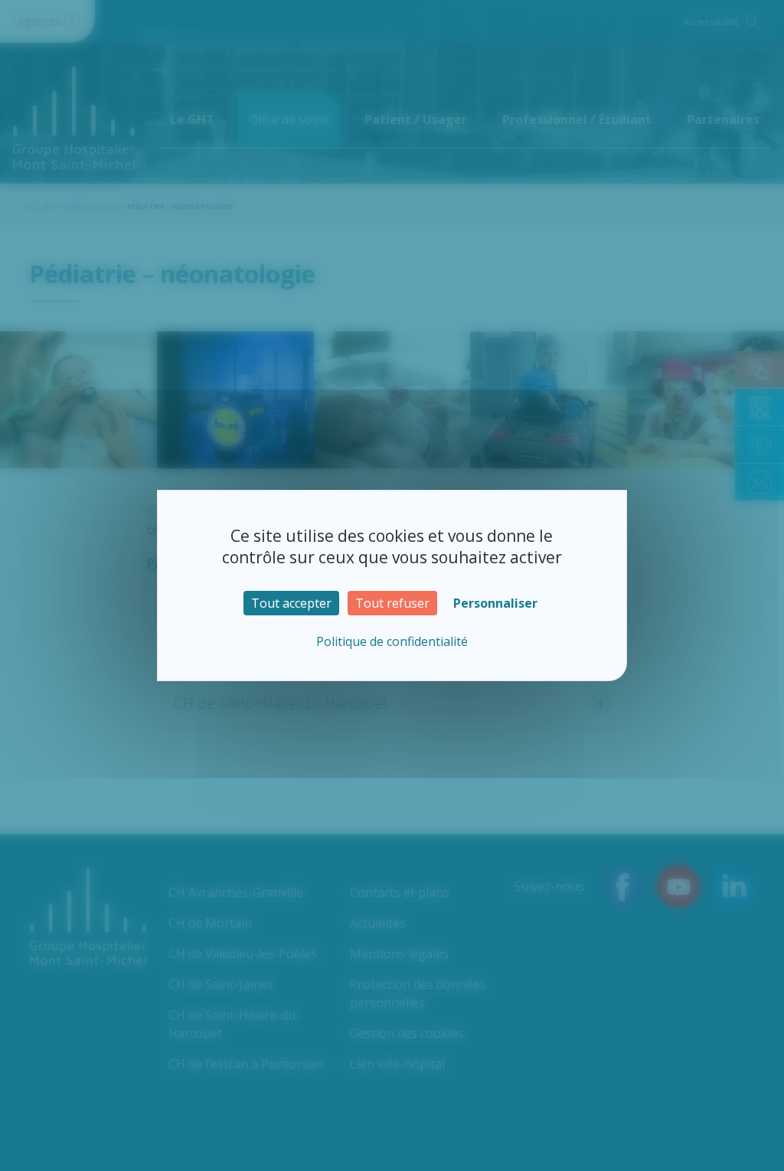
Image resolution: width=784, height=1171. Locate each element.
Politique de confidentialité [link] (392, 641)
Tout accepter (291, 603)
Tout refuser (392, 603)
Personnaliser (495, 603)
